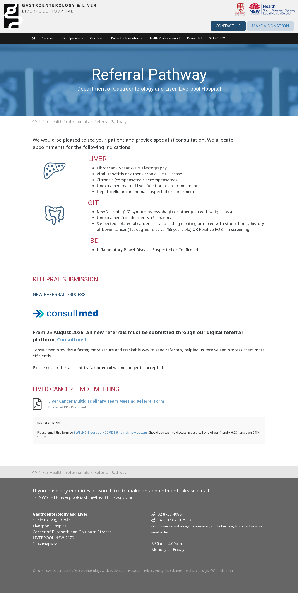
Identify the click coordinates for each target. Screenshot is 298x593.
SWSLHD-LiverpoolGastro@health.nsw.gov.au (86, 497)
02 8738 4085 (170, 514)
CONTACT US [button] (228, 25)
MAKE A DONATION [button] (270, 25)
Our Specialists (72, 38)
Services (47, 38)
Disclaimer (174, 571)
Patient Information (125, 38)
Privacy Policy (153, 571)
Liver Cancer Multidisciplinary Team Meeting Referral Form (106, 401)
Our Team (97, 38)
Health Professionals (163, 38)
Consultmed (71, 339)
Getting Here (47, 544)
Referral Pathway (110, 121)
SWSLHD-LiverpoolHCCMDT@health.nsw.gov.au (110, 432)
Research (193, 38)
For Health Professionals (65, 121)
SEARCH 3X (217, 38)
